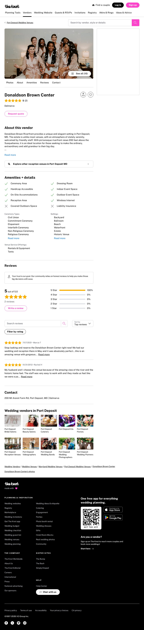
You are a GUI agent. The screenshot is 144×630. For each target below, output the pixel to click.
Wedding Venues (29, 466)
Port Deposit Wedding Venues (20, 22)
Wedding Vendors (12, 466)
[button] (82, 323)
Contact (56, 82)
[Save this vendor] (90, 94)
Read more (10, 155)
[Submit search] (135, 22)
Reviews (44, 82)
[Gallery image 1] (48, 53)
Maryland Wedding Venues (50, 466)
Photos (9, 82)
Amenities (31, 82)
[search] (64, 323)
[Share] (83, 94)
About (20, 82)
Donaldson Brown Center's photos (19, 471)
